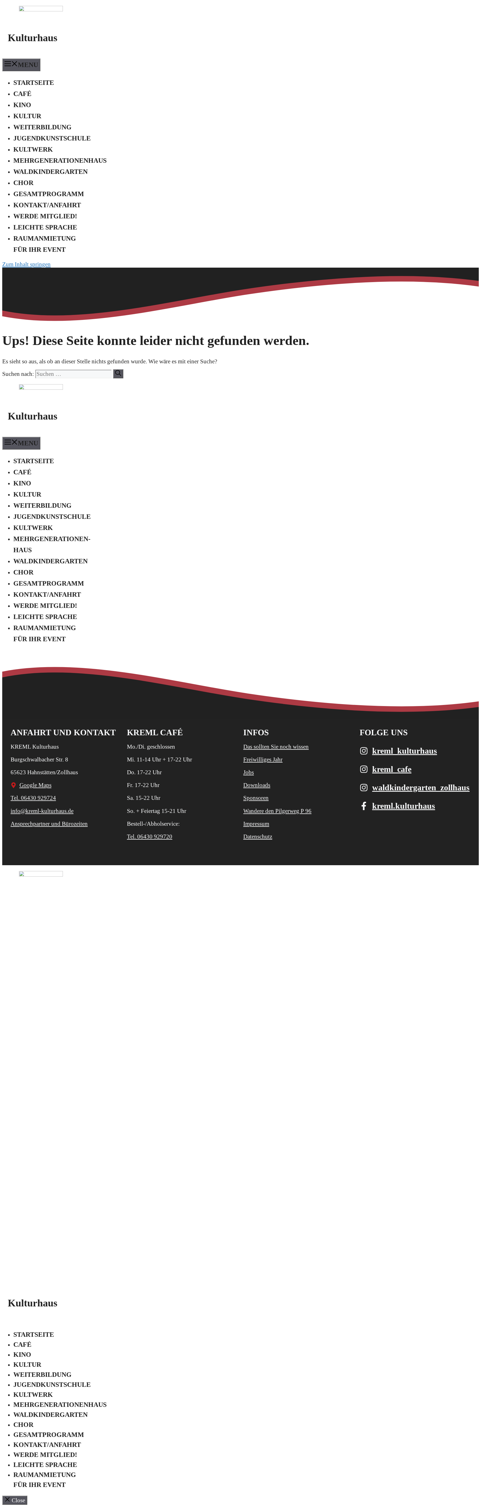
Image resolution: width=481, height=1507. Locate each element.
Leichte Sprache (45, 227)
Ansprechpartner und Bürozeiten (49, 823)
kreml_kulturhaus (404, 750)
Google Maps (35, 785)
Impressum (256, 823)
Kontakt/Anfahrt (47, 205)
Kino (22, 104)
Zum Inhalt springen (26, 264)
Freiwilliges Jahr (263, 759)
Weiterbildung (42, 127)
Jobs (248, 772)
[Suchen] (118, 373)
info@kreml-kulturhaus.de (42, 811)
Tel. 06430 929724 (33, 798)
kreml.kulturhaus (403, 805)
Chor (23, 182)
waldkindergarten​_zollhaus (421, 787)
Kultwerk (33, 149)
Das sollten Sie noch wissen (276, 746)
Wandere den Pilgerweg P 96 (277, 811)
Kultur (27, 116)
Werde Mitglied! (45, 216)
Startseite (33, 82)
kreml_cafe (391, 769)
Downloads (256, 785)
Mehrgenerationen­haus (60, 160)
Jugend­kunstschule (52, 138)
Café (22, 93)
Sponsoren (256, 798)
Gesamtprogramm (48, 194)
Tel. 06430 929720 (149, 836)
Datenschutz (257, 836)
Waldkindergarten (50, 171)
